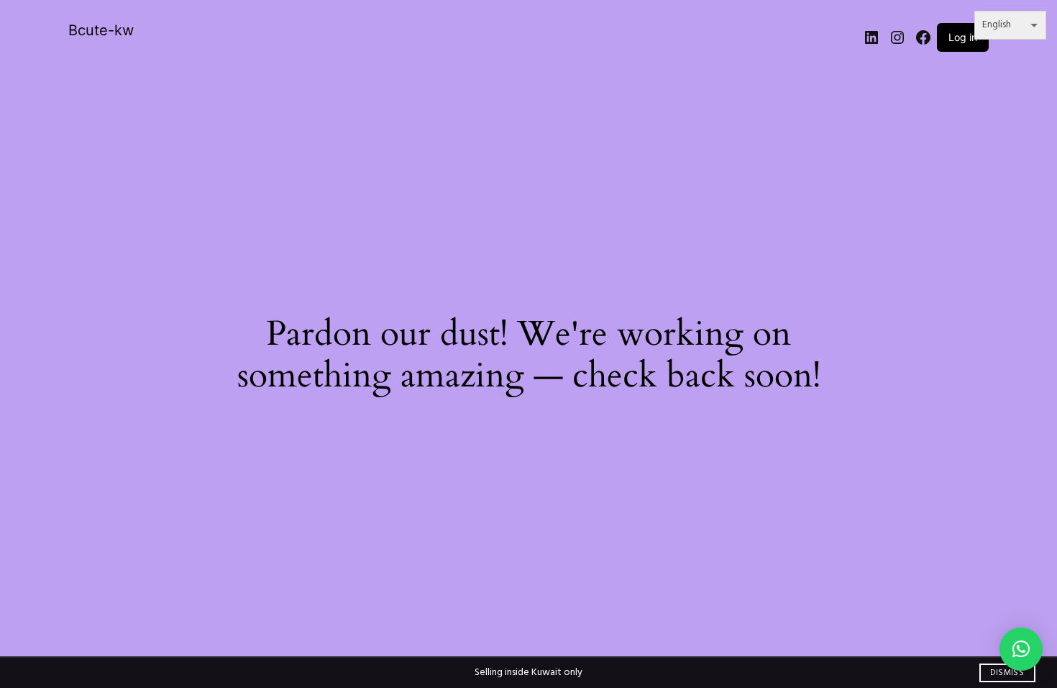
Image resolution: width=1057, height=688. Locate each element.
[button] (1021, 649)
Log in (962, 37)
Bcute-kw (101, 30)
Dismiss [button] (1007, 673)
